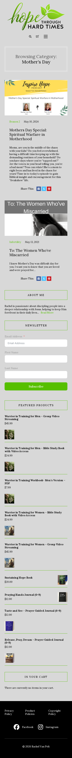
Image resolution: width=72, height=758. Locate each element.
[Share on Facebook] (38, 189)
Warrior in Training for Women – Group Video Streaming (34, 546)
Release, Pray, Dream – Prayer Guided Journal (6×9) (34, 641)
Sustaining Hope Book (18, 577)
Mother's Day (36, 62)
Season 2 (14, 121)
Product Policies (30, 712)
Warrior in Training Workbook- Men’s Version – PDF (35, 482)
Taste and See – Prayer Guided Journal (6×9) (33, 610)
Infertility (15, 242)
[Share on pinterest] (49, 189)
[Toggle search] (30, 36)
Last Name (11, 368)
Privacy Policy (9, 712)
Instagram (52, 727)
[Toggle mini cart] (37, 36)
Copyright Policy (54, 712)
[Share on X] (44, 189)
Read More (47, 312)
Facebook (27, 727)
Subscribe (36, 386)
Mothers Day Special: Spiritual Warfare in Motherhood (28, 134)
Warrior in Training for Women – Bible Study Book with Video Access (33, 514)
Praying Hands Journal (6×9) (23, 594)
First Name (11, 352)
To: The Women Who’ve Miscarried (30, 252)
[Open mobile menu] (46, 36)
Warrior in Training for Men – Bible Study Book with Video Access (34, 450)
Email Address (13, 336)
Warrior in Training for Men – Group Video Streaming (32, 418)
